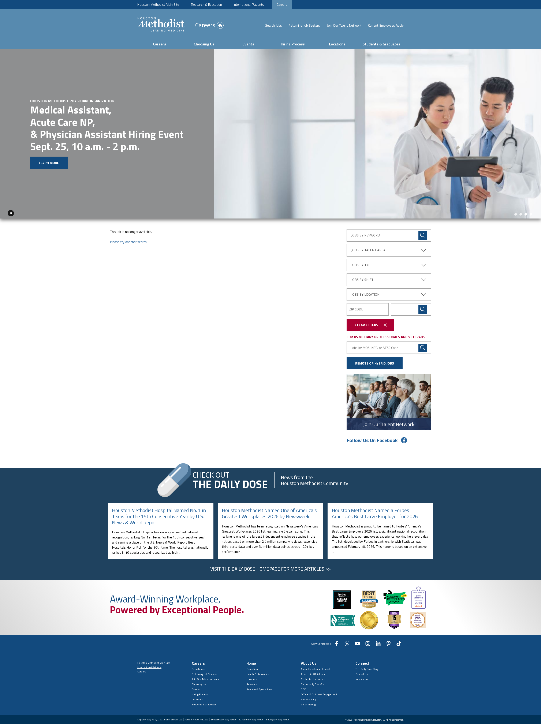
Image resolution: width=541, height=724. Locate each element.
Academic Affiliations (313, 664)
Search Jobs (273, 25)
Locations (337, 44)
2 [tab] (520, 204)
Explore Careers (33, 149)
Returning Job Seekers (304, 25)
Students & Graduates (381, 44)
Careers (281, 4)
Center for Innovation (313, 669)
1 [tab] (515, 204)
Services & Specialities (259, 679)
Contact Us (361, 664)
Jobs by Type (361, 254)
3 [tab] (526, 204)
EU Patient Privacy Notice (251, 709)
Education (252, 659)
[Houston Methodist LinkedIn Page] (378, 635)
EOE (303, 679)
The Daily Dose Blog (366, 659)
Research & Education (206, 4)
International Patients (249, 4)
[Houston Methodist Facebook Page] (336, 635)
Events (248, 44)
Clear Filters (366, 315)
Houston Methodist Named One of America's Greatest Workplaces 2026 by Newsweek (269, 503)
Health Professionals (257, 664)
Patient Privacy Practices (196, 709)
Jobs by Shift (362, 269)
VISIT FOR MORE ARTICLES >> (270, 559)
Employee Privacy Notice (277, 709)
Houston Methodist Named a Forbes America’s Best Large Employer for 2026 (375, 503)
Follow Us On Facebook (372, 430)
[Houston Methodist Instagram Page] (367, 635)
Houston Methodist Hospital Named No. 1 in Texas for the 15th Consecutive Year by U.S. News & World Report (159, 506)
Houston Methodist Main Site (158, 4)
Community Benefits (312, 674)
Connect (362, 653)
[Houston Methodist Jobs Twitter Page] (347, 635)
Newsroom (361, 669)
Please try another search (128, 231)
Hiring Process (293, 44)
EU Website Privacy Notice (223, 709)
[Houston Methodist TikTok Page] (399, 635)
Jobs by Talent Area (368, 240)
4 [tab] (531, 204)
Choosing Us (204, 44)
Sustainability (308, 689)
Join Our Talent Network (344, 25)
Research (251, 674)
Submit (422, 299)
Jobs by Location (365, 284)
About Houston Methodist (315, 659)
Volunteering (308, 695)
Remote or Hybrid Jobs (374, 353)
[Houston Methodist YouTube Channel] (357, 635)
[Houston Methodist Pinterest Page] (388, 635)
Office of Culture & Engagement (319, 684)
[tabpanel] (270, 129)
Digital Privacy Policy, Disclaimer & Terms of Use (159, 709)
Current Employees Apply (386, 25)
